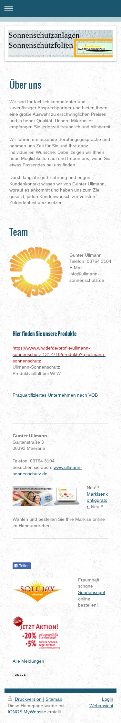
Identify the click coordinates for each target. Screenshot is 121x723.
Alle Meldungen (28, 661)
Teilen (24, 566)
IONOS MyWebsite (27, 711)
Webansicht (101, 705)
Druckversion (28, 699)
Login (107, 699)
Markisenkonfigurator (97, 500)
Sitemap (53, 699)
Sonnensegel (91, 592)
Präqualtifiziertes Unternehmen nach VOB (55, 395)
